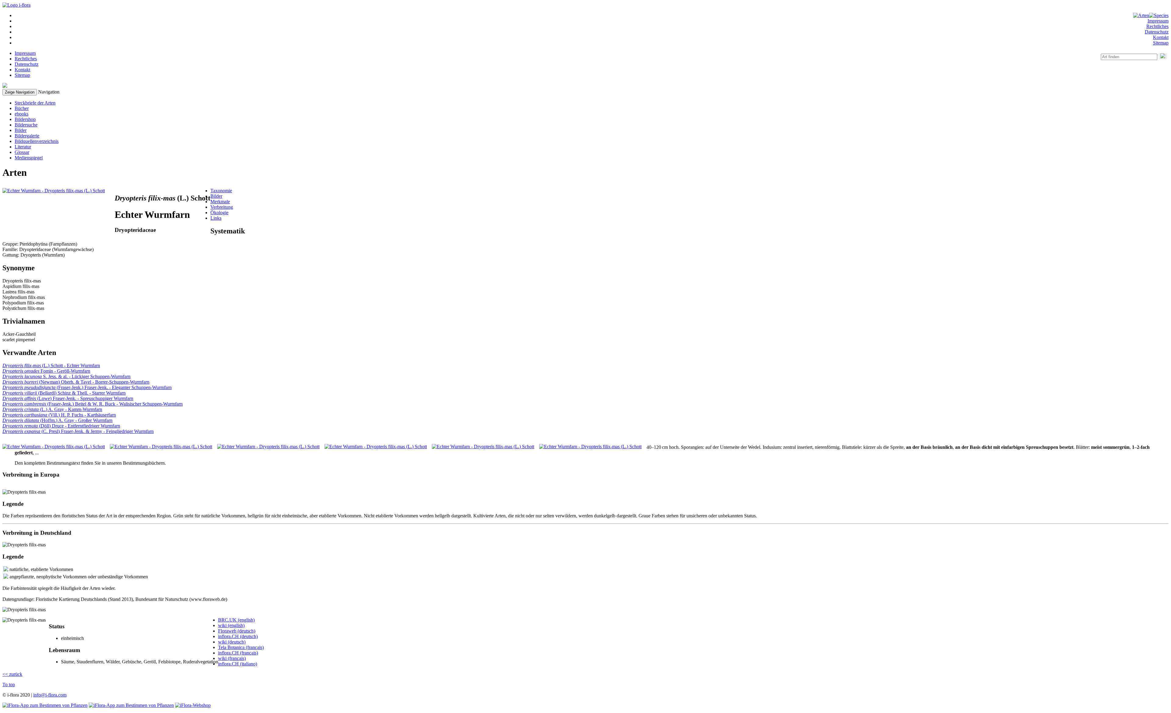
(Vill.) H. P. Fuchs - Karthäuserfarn (59, 414)
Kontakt (1161, 37)
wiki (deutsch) (231, 641)
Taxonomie (221, 190)
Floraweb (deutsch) (236, 630)
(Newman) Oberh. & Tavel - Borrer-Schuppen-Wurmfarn (75, 382)
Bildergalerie (27, 135)
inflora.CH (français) (238, 652)
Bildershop (25, 119)
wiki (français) (232, 658)
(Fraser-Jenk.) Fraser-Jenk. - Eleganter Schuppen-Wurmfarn (87, 387)
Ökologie (219, 212)
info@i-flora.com (49, 694)
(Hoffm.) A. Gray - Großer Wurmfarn (57, 420)
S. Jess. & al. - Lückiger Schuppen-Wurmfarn (66, 376)
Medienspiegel (29, 157)
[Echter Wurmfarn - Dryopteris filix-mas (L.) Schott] (53, 190)
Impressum (1158, 20)
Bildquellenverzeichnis (37, 141)
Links (215, 218)
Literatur (23, 146)
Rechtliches (1157, 26)
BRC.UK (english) (236, 620)
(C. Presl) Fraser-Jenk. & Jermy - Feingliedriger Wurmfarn (78, 431)
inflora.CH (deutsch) (238, 636)
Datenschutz (1157, 31)
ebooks (21, 113)
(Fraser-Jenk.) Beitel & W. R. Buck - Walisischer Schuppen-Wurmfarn (92, 403)
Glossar (22, 152)
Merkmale (220, 201)
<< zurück (12, 674)
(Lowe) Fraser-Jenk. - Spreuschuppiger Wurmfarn (67, 398)
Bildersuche (26, 124)
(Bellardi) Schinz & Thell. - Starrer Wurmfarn (64, 393)
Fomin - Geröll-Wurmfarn (46, 371)
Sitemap (1161, 42)
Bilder (21, 130)
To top (8, 684)
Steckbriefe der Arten (35, 102)
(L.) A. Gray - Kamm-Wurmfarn (52, 409)
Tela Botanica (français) (241, 647)
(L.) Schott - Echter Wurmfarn (51, 365)
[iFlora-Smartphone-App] (45, 705)
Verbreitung (221, 207)
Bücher (22, 108)
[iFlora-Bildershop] (193, 705)
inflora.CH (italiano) (237, 663)
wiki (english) (231, 625)
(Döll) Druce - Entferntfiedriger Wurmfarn (61, 425)
